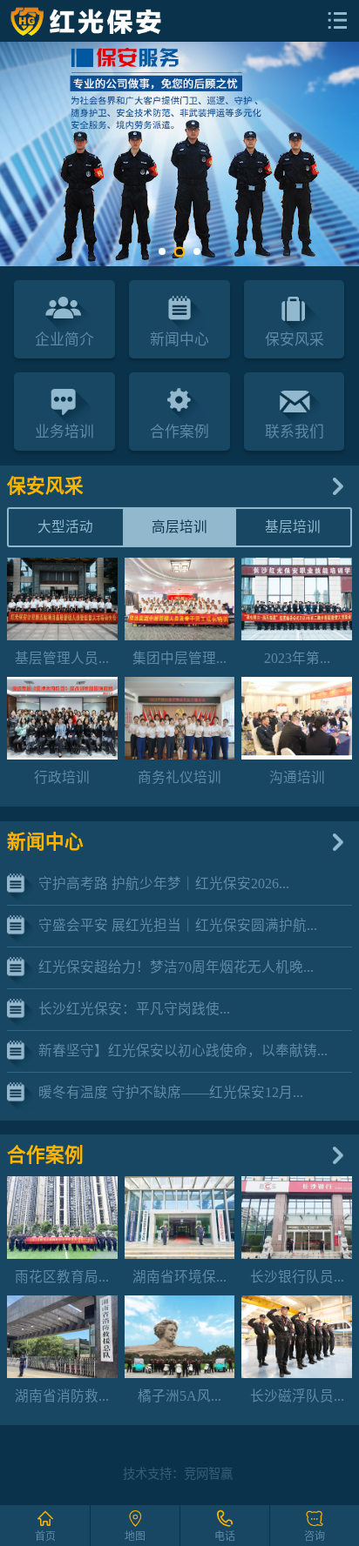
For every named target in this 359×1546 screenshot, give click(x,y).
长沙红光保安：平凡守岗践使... (134, 1008)
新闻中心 (179, 339)
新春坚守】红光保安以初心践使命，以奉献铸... (183, 1050)
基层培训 (293, 526)
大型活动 (65, 526)
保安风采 (294, 339)
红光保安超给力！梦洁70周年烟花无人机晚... (176, 967)
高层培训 (179, 526)
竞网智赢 (208, 1474)
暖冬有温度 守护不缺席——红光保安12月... (170, 1092)
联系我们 (294, 432)
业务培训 (64, 432)
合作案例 (179, 432)
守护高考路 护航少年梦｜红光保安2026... (163, 883)
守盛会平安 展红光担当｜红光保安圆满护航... (177, 925)
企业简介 (64, 339)
